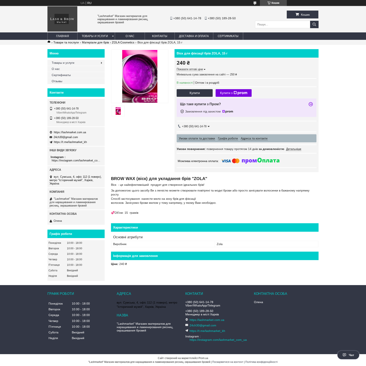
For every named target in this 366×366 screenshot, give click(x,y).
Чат (351, 355)
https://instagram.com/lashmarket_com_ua (76, 160)
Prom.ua (203, 358)
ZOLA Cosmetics (123, 42)
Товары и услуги (95, 36)
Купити (195, 93)
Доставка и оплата (194, 36)
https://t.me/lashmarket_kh (70, 142)
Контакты (159, 36)
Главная (62, 36)
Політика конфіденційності (261, 361)
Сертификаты (228, 36)
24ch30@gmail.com (66, 137)
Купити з (226, 93)
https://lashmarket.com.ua (70, 132)
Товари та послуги (66, 42)
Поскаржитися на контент (227, 361)
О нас (130, 36)
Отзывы (57, 81)
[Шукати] (314, 24)
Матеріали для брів (95, 42)
